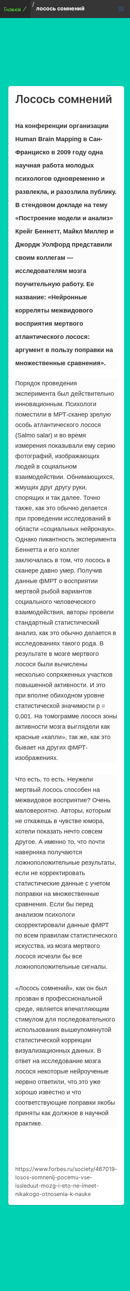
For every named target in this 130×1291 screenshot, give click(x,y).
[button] (121, 9)
